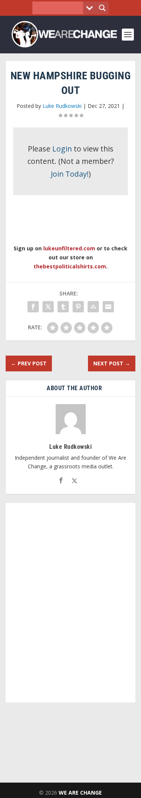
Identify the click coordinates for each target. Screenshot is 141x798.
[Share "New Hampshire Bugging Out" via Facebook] (33, 306)
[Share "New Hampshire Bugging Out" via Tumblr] (63, 306)
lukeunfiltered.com (69, 248)
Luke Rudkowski (62, 105)
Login (62, 149)
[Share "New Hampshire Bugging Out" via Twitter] (48, 306)
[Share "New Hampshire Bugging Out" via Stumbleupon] (93, 306)
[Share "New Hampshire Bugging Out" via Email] (108, 306)
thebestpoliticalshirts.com (69, 266)
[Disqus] (70, 606)
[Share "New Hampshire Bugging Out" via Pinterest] (78, 306)
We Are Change (80, 792)
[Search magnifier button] (102, 8)
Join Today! (70, 174)
